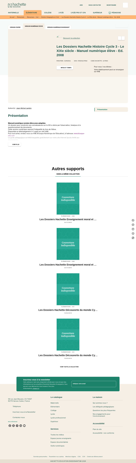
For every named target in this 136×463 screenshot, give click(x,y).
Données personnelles (40, 456)
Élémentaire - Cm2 (33, 17)
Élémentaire (20, 17)
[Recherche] (125, 5)
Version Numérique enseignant (58, 27)
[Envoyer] (113, 384)
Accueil (12, 17)
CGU (79, 456)
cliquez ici (36, 388)
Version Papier (15, 27)
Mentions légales (70, 456)
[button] (80, 5)
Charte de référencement (95, 456)
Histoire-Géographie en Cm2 (50, 17)
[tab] (14, 12)
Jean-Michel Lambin (24, 108)
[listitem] (10, 425)
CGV (83, 456)
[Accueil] (17, 5)
